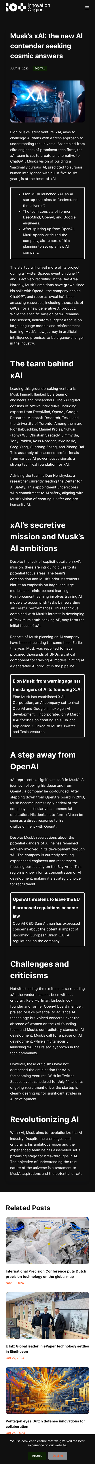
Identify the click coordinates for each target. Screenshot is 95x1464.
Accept (37, 1455)
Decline (58, 1455)
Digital (40, 68)
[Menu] (87, 8)
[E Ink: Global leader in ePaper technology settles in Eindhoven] (47, 1315)
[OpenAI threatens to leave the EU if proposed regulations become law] (47, 919)
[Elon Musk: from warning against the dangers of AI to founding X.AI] (47, 706)
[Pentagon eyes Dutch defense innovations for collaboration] (47, 1390)
